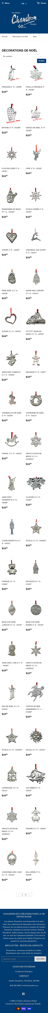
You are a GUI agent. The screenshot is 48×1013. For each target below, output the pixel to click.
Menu (7, 3)
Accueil (5, 37)
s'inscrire (40, 959)
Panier (43, 3)
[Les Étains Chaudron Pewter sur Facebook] (23, 994)
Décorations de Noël (20, 37)
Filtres (42, 61)
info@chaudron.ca (30, 985)
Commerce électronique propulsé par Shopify (23, 1004)
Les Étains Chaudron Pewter (26, 1001)
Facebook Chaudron (24, 971)
